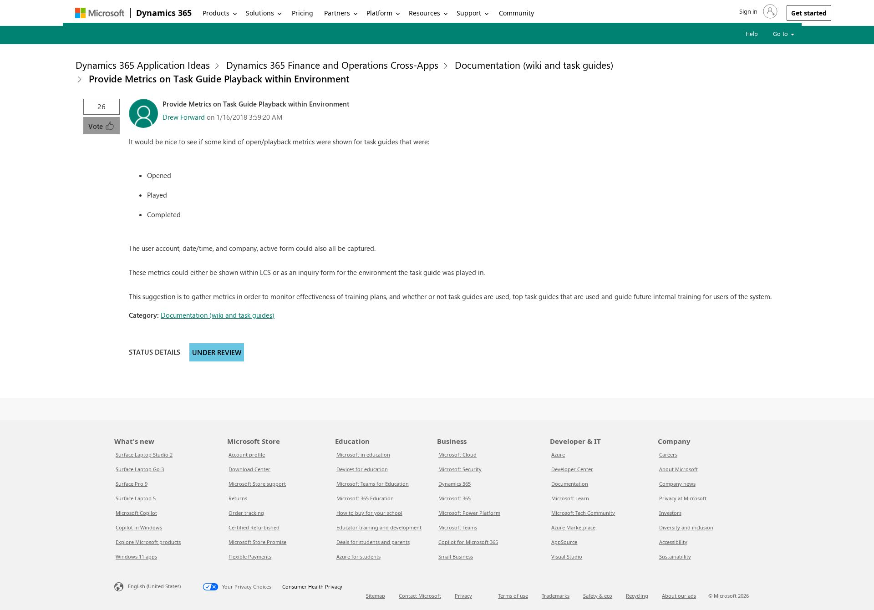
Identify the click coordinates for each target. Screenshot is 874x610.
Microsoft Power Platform (469, 512)
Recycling (637, 595)
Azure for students (358, 556)
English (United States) (154, 586)
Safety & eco (597, 595)
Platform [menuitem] (379, 13)
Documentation (569, 483)
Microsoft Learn (570, 498)
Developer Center (572, 469)
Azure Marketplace (573, 527)
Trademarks (555, 595)
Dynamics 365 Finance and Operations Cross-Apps (332, 64)
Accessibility (673, 542)
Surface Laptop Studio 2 (144, 454)
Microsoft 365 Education (365, 498)
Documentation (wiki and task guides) (534, 64)
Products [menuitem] (216, 13)
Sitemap (375, 595)
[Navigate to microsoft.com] (99, 13)
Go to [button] (781, 33)
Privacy (463, 595)
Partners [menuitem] (337, 13)
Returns (238, 498)
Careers (668, 454)
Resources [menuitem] (424, 13)
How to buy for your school (369, 512)
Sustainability (675, 556)
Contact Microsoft (420, 595)
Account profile (247, 454)
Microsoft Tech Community (583, 512)
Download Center (249, 469)
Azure (558, 454)
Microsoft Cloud (457, 454)
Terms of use (513, 595)
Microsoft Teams (457, 527)
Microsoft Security (460, 469)
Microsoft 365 (454, 498)
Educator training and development (379, 527)
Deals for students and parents (373, 542)
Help (752, 33)
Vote (96, 126)
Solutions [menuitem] (260, 13)
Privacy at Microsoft (682, 498)
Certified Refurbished (254, 527)
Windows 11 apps (136, 556)
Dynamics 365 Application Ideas (143, 64)
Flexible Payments (250, 556)
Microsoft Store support (257, 483)
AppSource (564, 542)
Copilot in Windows (139, 527)
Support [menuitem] (469, 13)
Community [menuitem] (516, 13)
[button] (757, 11)
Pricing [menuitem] (302, 13)
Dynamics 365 (164, 12)
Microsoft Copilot (136, 512)
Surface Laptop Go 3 (140, 469)
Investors (670, 512)
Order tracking (246, 512)
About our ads (679, 595)
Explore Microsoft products (148, 542)
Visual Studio (566, 556)
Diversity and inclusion (686, 527)
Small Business (455, 556)
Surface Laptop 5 (136, 498)
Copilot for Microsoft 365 (468, 542)
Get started (809, 13)
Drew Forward (184, 117)
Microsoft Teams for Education (372, 483)
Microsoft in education (363, 454)
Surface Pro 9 (131, 483)
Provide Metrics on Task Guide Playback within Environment (219, 78)
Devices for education (362, 469)
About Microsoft (678, 469)
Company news (677, 483)
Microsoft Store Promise (257, 542)
